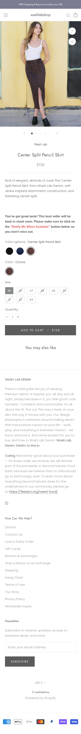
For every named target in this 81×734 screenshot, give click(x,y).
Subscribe (20, 661)
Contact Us (13, 534)
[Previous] (24, 133)
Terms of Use (15, 584)
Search (10, 527)
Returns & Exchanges (21, 556)
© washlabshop (40, 692)
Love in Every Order (19, 541)
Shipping (11, 570)
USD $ (38, 683)
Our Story (12, 592)
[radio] (9, 251)
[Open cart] (75, 15)
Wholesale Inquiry (18, 606)
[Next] (57, 133)
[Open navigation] (6, 15)
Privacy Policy (15, 599)
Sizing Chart (14, 577)
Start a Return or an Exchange (27, 563)
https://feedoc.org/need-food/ (33, 491)
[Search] (68, 15)
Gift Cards (13, 549)
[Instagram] (6, 503)
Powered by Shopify (41, 698)
